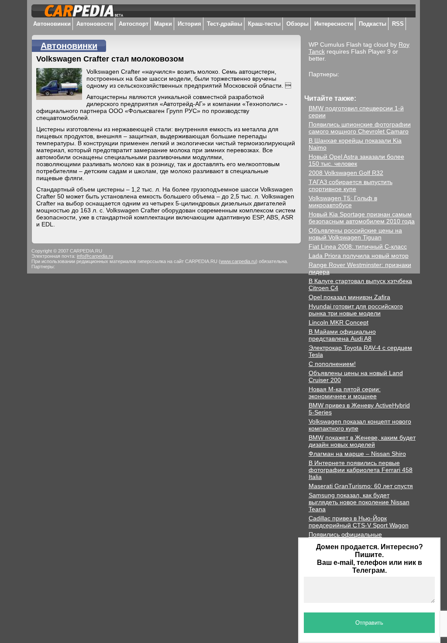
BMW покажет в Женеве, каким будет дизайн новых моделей (362, 441)
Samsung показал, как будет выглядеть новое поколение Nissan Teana (359, 502)
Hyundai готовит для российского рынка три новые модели (356, 310)
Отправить (369, 622)
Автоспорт (133, 24)
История (189, 24)
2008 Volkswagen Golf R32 (346, 172)
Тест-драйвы (224, 24)
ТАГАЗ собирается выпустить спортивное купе (350, 185)
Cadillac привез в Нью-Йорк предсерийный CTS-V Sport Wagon (359, 522)
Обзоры (297, 24)
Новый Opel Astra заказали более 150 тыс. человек (356, 160)
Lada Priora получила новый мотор (359, 255)
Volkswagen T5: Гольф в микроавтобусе (343, 202)
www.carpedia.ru (238, 261)
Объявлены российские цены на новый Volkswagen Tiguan (355, 234)
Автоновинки (52, 24)
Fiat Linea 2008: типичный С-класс (358, 246)
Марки (163, 24)
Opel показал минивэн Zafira (349, 297)
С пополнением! (332, 363)
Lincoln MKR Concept (338, 322)
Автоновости (94, 24)
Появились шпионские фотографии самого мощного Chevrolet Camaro (360, 128)
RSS (398, 24)
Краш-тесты (264, 24)
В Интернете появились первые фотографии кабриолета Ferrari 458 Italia (361, 469)
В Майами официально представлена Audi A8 (342, 335)
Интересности (333, 24)
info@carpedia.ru (95, 256)
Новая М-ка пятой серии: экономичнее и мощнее (345, 393)
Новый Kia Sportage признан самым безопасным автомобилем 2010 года (362, 218)
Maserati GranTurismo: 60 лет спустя (361, 485)
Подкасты (372, 24)
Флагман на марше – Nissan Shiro (357, 453)
